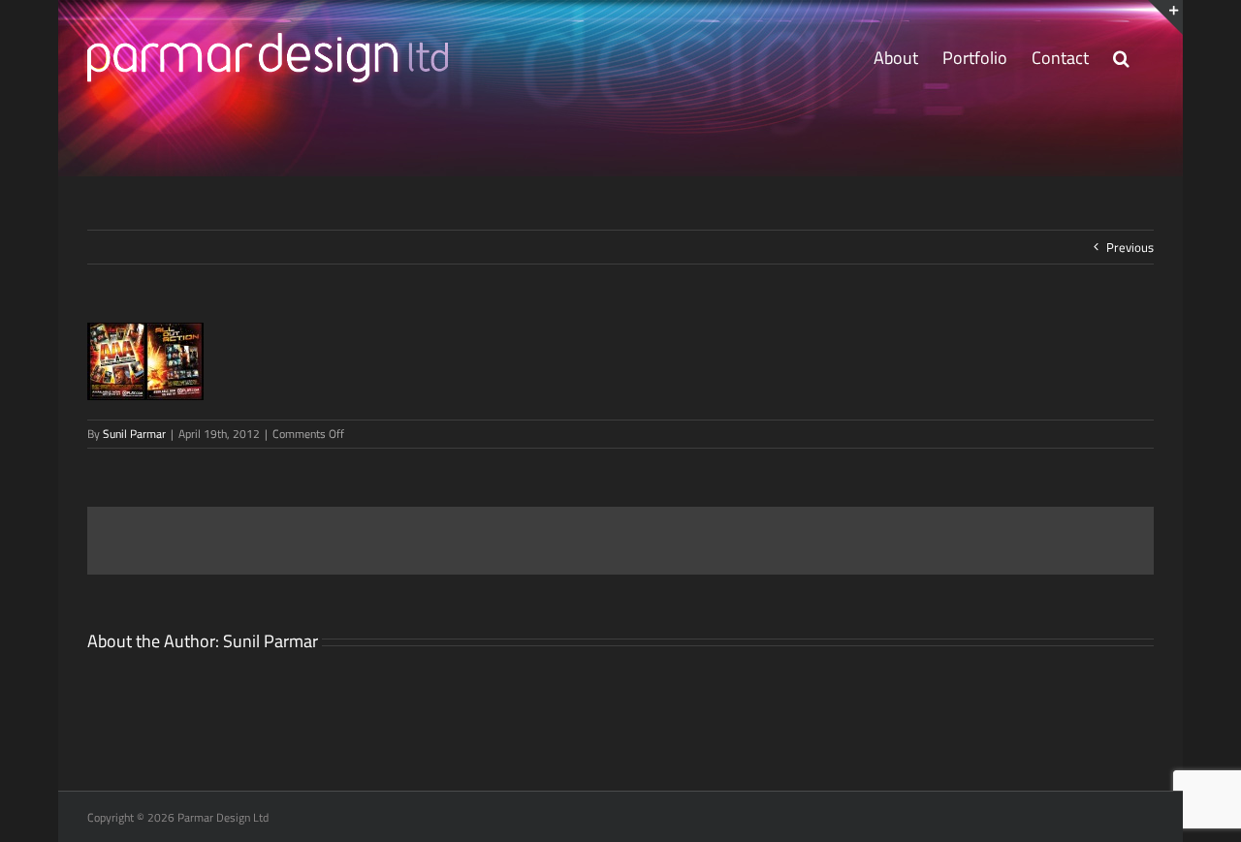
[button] (1121, 58)
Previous (1130, 247)
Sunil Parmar (134, 433)
